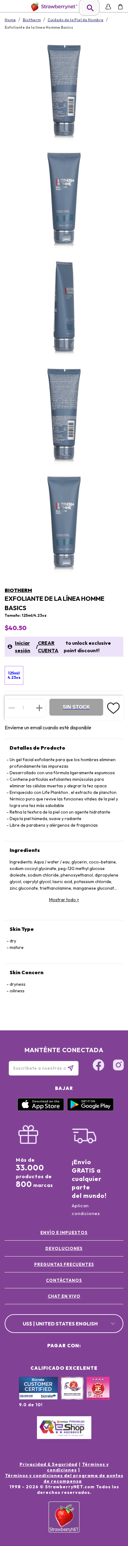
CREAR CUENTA (48, 647)
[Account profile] (108, 7)
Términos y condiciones (78, 1467)
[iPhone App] (40, 1109)
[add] (39, 708)
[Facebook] (98, 1066)
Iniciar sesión (22, 647)
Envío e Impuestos (64, 1232)
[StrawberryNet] (53, 6)
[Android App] (90, 1109)
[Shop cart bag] (120, 7)
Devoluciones (64, 1248)
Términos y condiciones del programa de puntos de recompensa (64, 1478)
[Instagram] (118, 1066)
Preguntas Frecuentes (64, 1264)
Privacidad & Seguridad (48, 1464)
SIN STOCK (76, 707)
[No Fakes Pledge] (98, 1395)
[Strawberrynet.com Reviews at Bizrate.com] (38, 1398)
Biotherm (18, 590)
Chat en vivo (64, 1296)
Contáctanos (64, 1280)
